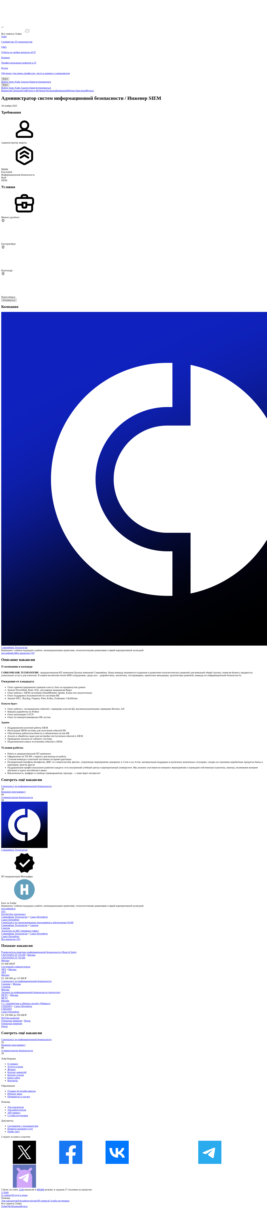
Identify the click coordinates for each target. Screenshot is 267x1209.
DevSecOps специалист (13, 914)
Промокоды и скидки (18, 1096)
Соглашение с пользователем (22, 1126)
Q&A (9, 1206)
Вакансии (6, 90)
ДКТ (3, 969)
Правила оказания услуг (20, 1128)
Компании (61, 90)
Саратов (34, 925)
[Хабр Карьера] (13, 30)
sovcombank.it (8, 653)
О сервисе (12, 1064)
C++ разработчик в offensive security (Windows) (25, 1003)
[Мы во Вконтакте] (117, 1163)
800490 (40, 1189)
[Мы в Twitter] (24, 1163)
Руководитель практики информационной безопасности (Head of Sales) (38, 952)
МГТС (4, 995)
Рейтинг (71, 90)
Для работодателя (16, 1110)
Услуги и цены (15, 1066)
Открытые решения (11, 1020)
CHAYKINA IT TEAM (13, 955)
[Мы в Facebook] (71, 1163)
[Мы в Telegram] (210, 1163)
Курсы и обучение (35, 90)
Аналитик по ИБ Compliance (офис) (20, 931)
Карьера (16, 1206)
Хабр (4, 1206)
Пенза (27, 1020)
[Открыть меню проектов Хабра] (2, 27)
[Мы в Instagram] (163, 1163)
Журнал (90, 90)
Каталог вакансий (16, 1072)
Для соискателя (15, 1107)
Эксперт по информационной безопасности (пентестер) (30, 992)
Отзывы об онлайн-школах (21, 1091)
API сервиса (13, 1112)
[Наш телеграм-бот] (24, 1187)
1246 (21, 1189)
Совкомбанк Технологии (14, 647)
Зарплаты (81, 90)
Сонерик (6, 984)
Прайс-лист (13, 1131)
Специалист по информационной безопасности (26, 786)
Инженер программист (13, 792)
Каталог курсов (15, 1075)
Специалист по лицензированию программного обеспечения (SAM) (37, 922)
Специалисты (19, 90)
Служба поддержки (17, 1115)
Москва (31, 955)
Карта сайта (13, 1077)
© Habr (5, 1192)
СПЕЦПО (6, 1006)
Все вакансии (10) (24, 653)
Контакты (12, 1080)
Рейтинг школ (14, 1094)
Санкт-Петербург (39, 917)
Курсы (24, 1206)
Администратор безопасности (17, 797)
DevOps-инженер (10, 1018)
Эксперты (50, 90)
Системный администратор (15, 966)
